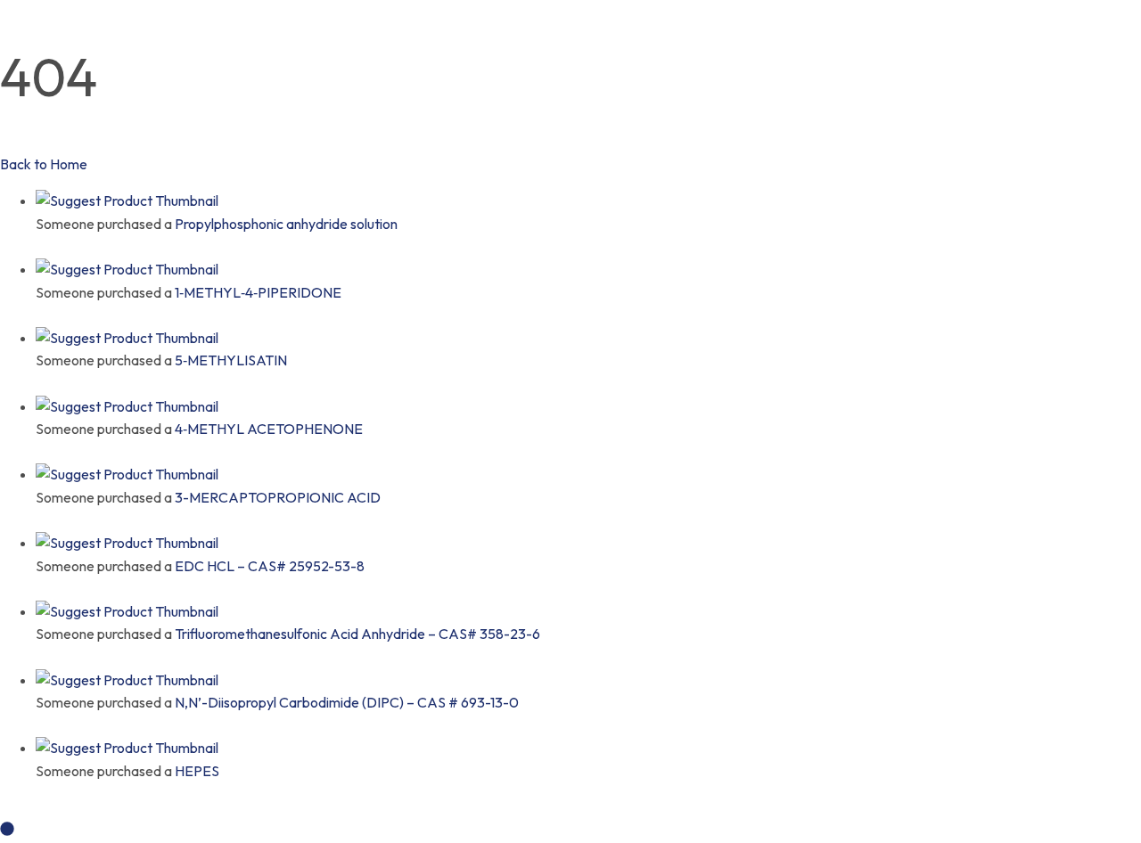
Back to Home (43, 164)
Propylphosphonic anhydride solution (286, 224)
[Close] (41, 246)
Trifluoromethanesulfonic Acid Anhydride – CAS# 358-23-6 (357, 633)
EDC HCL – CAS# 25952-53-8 (270, 566)
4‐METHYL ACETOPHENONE (269, 429)
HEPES (197, 771)
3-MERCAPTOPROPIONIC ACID (278, 497)
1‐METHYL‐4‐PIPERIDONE (258, 292)
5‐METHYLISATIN (231, 360)
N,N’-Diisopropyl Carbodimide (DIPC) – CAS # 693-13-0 (347, 702)
